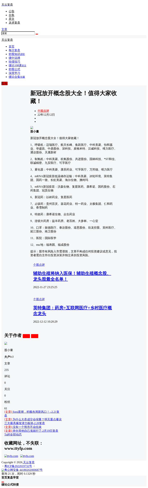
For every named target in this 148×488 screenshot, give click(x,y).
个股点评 (43, 110)
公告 (11, 11)
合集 (11, 15)
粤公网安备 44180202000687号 (23, 469)
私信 (34, 336)
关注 (26, 336)
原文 (11, 18)
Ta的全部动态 (13, 434)
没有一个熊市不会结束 (23, 426)
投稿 (4, 83)
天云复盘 (28, 462)
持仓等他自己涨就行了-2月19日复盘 (31, 430)
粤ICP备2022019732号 (18, 466)
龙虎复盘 (14, 22)
